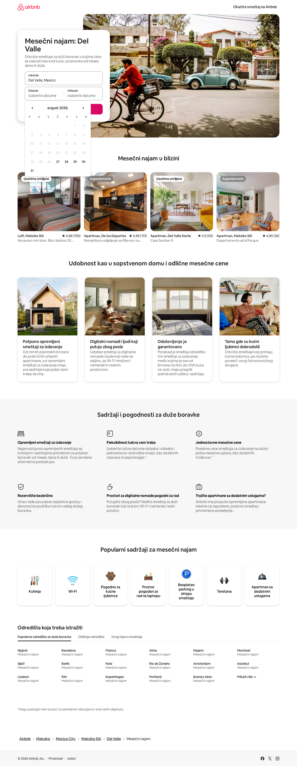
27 (58, 162)
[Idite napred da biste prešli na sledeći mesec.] (83, 108)
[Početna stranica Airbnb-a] (29, 7)
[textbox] (44, 95)
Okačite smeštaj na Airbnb (255, 7)
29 (75, 162)
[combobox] (63, 80)
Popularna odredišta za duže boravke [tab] (44, 637)
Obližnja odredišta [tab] (91, 637)
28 (66, 162)
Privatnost (56, 759)
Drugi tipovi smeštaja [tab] (126, 637)
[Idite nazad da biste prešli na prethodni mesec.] (32, 108)
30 (84, 162)
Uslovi (71, 759)
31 (32, 171)
